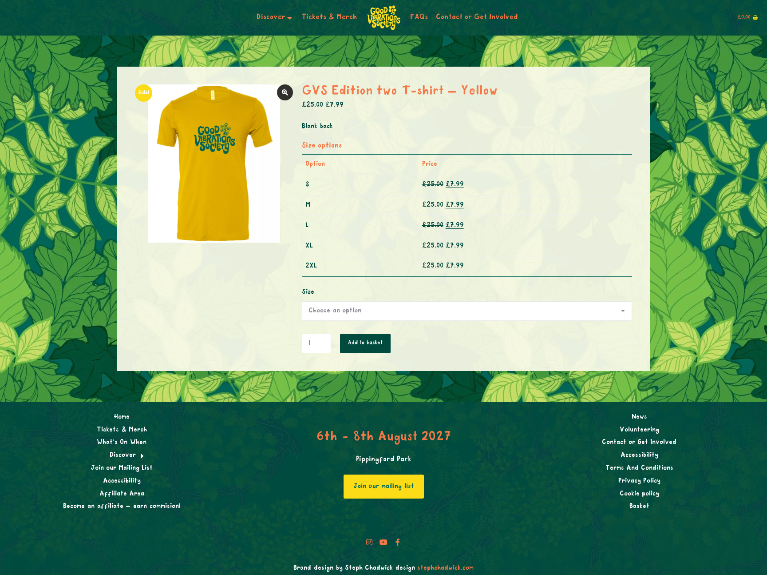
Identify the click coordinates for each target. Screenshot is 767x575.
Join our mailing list (383, 487)
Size (308, 292)
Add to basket (365, 343)
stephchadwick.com (445, 568)
